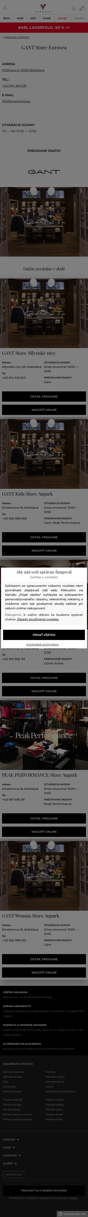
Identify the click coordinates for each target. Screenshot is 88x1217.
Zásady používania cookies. (38, 619)
